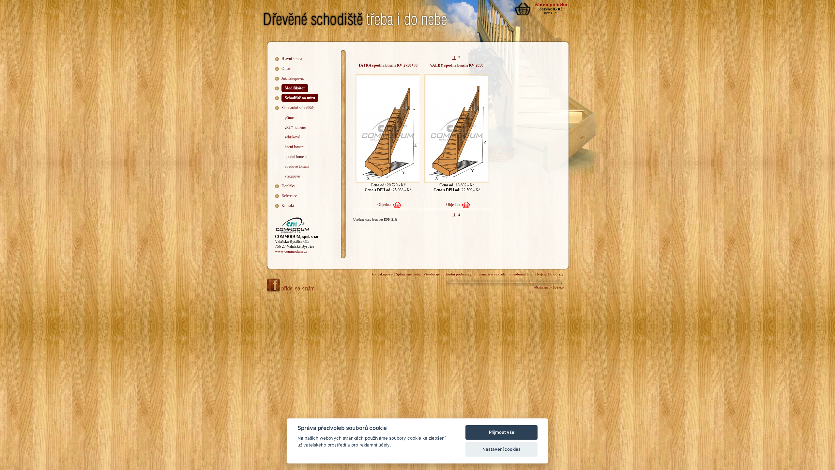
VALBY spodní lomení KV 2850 (456, 65)
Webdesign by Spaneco (549, 287)
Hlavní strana (291, 58)
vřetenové (292, 176)
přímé (289, 117)
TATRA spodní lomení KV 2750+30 (388, 65)
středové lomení (297, 166)
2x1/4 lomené (295, 127)
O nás (286, 68)
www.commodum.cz (291, 251)
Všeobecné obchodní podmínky (447, 274)
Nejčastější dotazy (550, 274)
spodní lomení (296, 156)
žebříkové (292, 137)
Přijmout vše (501, 432)
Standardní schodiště (297, 107)
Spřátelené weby (408, 274)
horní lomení (294, 147)
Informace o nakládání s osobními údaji (504, 274)
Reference (289, 196)
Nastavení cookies (501, 449)
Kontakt (287, 205)
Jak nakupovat (292, 78)
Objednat (384, 204)
